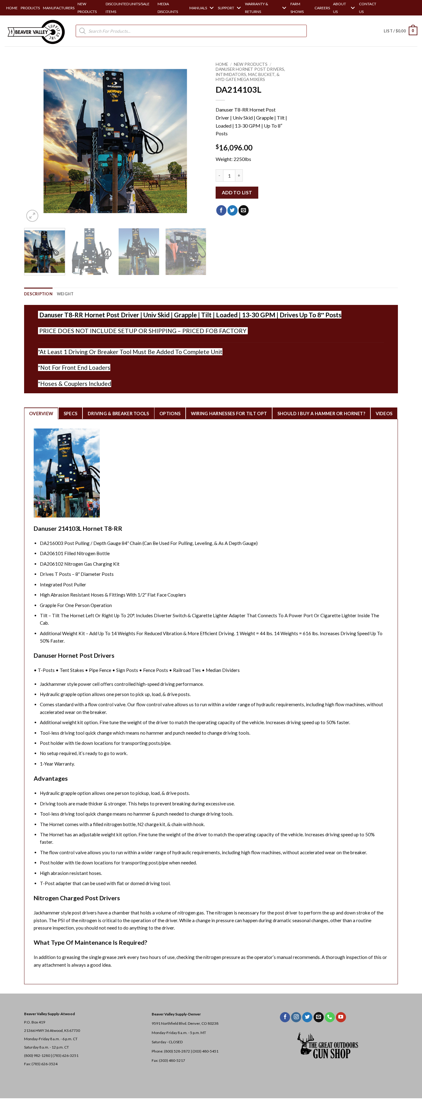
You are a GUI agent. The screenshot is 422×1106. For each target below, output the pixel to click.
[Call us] (330, 1017)
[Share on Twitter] (232, 210)
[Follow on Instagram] (296, 1017)
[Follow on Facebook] (285, 1017)
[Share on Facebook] (221, 210)
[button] (400, 31)
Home (222, 64)
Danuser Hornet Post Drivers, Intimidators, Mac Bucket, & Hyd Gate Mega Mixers (250, 74)
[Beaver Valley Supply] (35, 31)
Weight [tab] (65, 293)
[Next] (194, 141)
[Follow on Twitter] (307, 1017)
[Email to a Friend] (243, 210)
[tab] (41, 413)
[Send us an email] (319, 1017)
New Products (251, 64)
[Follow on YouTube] (341, 1017)
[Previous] (35, 141)
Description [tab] (38, 293)
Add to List (237, 192)
